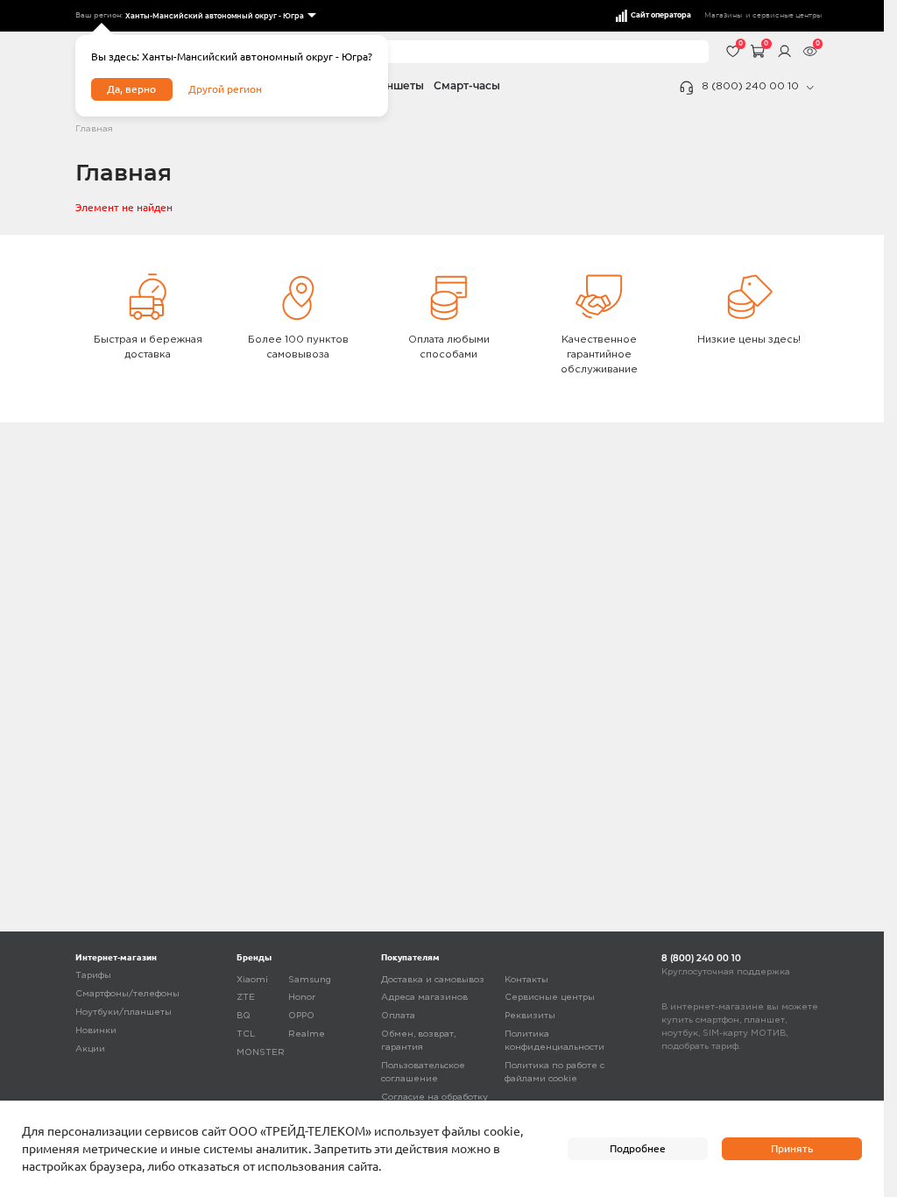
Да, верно (131, 89)
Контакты (526, 980)
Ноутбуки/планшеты (123, 1012)
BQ (244, 1016)
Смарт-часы (467, 86)
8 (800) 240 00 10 (750, 86)
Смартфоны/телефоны (127, 994)
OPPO (301, 1016)
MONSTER (261, 1053)
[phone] (810, 87)
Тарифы (93, 976)
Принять (792, 1148)
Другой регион (225, 89)
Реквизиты (530, 1016)
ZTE (246, 998)
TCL (246, 1034)
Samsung (309, 980)
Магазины (723, 15)
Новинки (96, 1031)
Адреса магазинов (424, 998)
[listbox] (219, 16)
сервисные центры (787, 15)
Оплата (398, 1016)
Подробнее (638, 1148)
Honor (301, 998)
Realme (306, 1034)
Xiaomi (252, 980)
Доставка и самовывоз (432, 980)
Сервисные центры (550, 998)
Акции (90, 1049)
